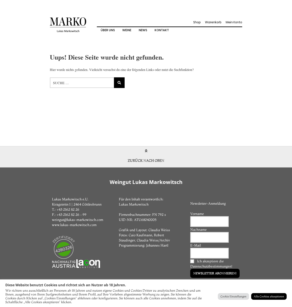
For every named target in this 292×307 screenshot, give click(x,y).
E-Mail (195, 245)
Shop (197, 22)
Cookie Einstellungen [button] (233, 296)
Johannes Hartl (157, 245)
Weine (126, 30)
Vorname (197, 214)
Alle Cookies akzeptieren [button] (269, 296)
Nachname (198, 229)
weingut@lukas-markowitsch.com (77, 219)
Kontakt (162, 30)
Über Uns (108, 30)
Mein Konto (234, 22)
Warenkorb (213, 22)
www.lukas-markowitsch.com (74, 225)
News (143, 30)
